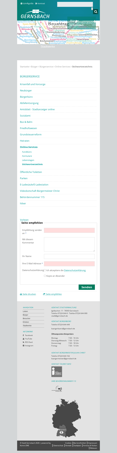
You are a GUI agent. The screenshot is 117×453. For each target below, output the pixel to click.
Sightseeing (58, 25)
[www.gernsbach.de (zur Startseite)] (36, 17)
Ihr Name (26, 256)
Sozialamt (25, 115)
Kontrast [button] (41, 3)
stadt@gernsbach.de (59, 316)
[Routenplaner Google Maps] (72, 418)
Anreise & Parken (90, 445)
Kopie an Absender (55, 275)
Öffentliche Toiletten (31, 172)
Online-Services (62, 66)
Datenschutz (58, 445)
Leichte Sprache (87, 22)
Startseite (24, 66)
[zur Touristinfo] (72, 371)
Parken (24, 178)
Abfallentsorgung (29, 103)
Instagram (29, 345)
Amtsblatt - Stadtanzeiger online (37, 109)
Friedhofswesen (28, 128)
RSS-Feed (29, 342)
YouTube (28, 339)
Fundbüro (27, 151)
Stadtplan (77, 445)
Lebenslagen (28, 160)
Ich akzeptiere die (66, 270)
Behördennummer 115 (32, 197)
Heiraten (24, 140)
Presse (26, 22)
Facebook (29, 335)
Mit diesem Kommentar (28, 241)
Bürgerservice (46, 66)
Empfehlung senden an (32, 232)
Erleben (77, 35)
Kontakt (68, 445)
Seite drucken (29, 294)
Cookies (68, 443)
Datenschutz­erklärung (34, 270)
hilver (23, 203)
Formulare (27, 156)
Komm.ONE (24, 445)
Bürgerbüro (26, 96)
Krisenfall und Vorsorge (32, 84)
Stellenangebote (50, 22)
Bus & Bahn (26, 121)
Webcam (93, 448)
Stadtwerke (48, 46)
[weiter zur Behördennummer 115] (72, 388)
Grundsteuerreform (31, 134)
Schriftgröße (28, 3)
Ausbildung (36, 22)
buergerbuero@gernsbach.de (63, 328)
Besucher (47, 35)
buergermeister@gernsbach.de (63, 358)
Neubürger (26, 90)
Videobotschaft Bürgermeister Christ (40, 190)
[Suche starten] (92, 8)
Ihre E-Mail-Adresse (32, 263)
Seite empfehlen (54, 294)
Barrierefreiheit (79, 443)
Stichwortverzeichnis (32, 164)
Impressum (92, 443)
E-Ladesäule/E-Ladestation (34, 184)
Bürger (34, 66)
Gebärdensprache (67, 22)
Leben (25, 311)
